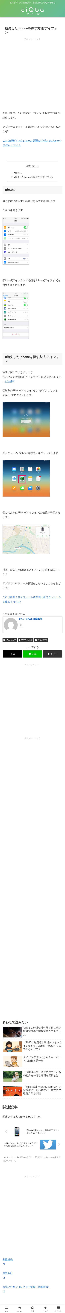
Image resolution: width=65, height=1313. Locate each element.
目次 (28, 166)
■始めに (18, 172)
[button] (52, 654)
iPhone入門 (11, 640)
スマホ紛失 (42, 640)
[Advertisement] (32, 73)
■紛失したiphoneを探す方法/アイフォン (33, 177)
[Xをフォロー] (21, 625)
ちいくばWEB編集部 (30, 619)
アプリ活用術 (26, 640)
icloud (8, 381)
